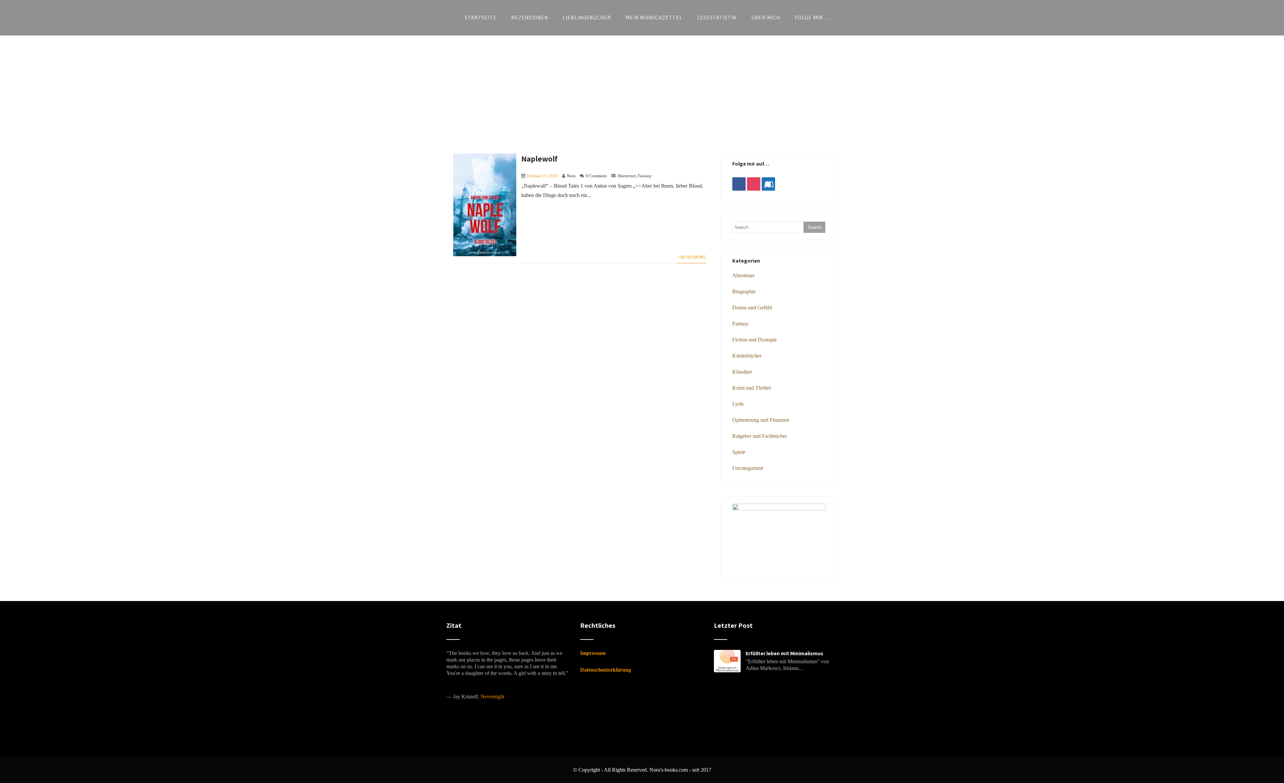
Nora (571, 176)
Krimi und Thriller (751, 388)
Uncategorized (747, 468)
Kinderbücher (746, 356)
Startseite (481, 17)
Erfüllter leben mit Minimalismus (784, 653)
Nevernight (492, 696)
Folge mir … (812, 17)
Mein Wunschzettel (654, 17)
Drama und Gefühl (752, 307)
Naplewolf (539, 158)
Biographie (744, 291)
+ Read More (691, 257)
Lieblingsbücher (587, 17)
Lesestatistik (717, 17)
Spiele (738, 452)
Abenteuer (626, 176)
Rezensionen (529, 17)
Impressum (593, 653)
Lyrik (738, 404)
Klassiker (742, 372)
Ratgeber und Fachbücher (759, 436)
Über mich (765, 17)
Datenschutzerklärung (605, 670)
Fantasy (645, 176)
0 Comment (596, 176)
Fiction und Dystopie (754, 339)
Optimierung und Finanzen (760, 420)
